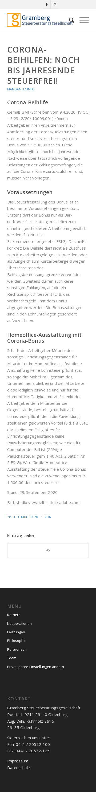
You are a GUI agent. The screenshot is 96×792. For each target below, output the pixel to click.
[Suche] (69, 20)
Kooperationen (19, 623)
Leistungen (16, 632)
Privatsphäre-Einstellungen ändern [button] (35, 666)
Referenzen (17, 649)
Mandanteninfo (21, 89)
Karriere (14, 614)
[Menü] (81, 20)
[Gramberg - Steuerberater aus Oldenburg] (40, 20)
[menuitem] (69, 20)
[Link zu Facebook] (46, 4)
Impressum (17, 760)
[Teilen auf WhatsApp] (48, 550)
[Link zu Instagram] (54, 4)
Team (11, 657)
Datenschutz (18, 767)
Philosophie (16, 640)
